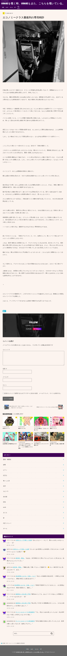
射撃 (4, 464)
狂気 (3, 7)
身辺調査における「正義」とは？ (26, 576)
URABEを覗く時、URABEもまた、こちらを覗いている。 (33, 3)
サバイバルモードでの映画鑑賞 (25, 612)
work (7, 7)
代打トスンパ (7, 523)
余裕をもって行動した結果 (24, 540)
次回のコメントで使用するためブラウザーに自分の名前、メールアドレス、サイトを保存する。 (33, 393)
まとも (11, 7)
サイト (5, 385)
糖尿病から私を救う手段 (23, 594)
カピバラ (5, 491)
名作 (4, 486)
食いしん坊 (6, 480)
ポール (5, 528)
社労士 (5, 475)
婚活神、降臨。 (20, 558)
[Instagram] (37, 329)
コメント (6, 349)
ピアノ (5, 470)
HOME (3, 643)
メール (5, 377)
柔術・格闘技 (7, 459)
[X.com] (28, 329)
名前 (5, 368)
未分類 (5, 496)
